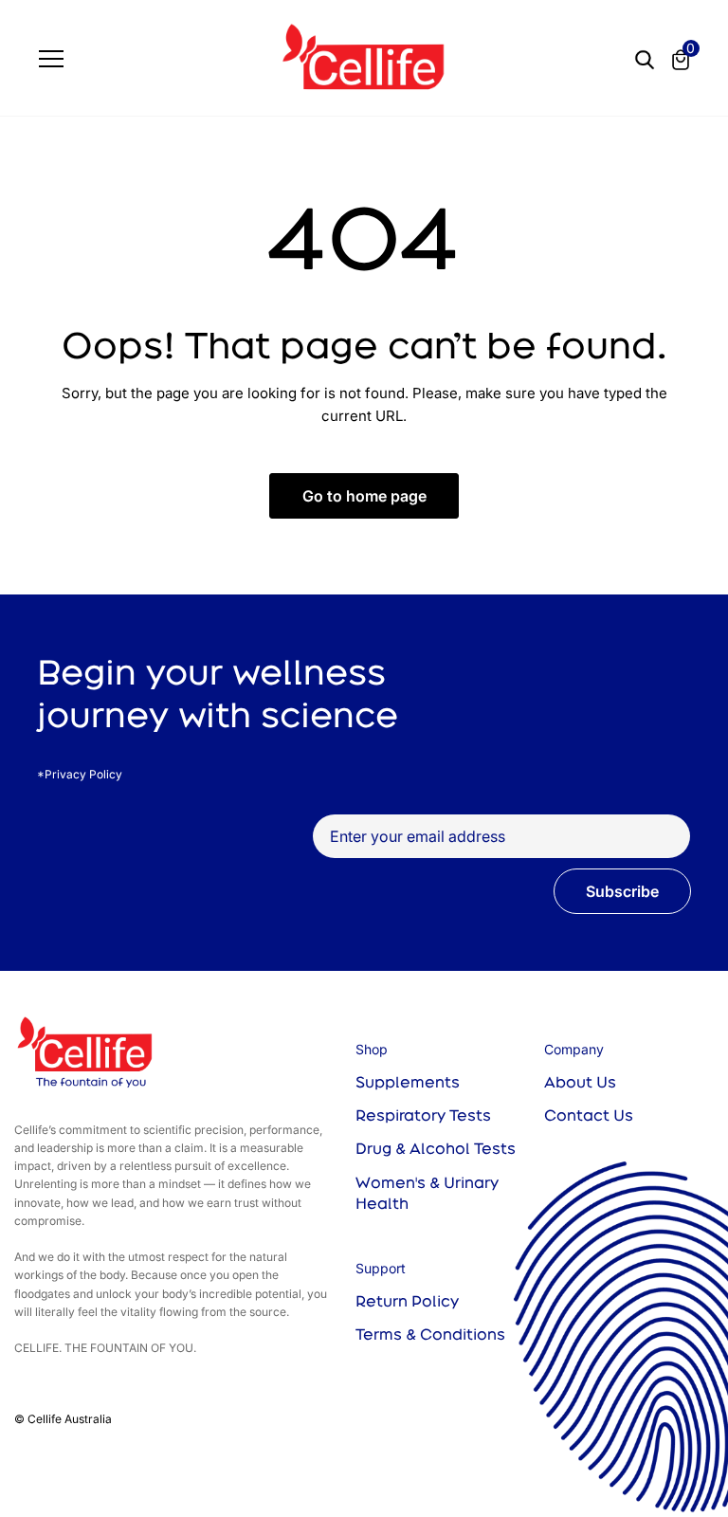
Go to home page (364, 495)
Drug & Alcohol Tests (435, 1148)
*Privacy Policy (79, 774)
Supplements (407, 1081)
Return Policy (407, 1300)
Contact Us (588, 1115)
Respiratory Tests (423, 1115)
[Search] (644, 58)
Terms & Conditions (430, 1334)
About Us (580, 1081)
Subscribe (622, 891)
